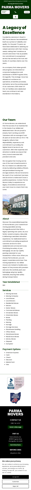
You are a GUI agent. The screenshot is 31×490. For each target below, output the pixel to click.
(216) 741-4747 (15, 423)
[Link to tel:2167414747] (15, 12)
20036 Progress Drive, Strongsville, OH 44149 (15, 1)
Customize (15, 481)
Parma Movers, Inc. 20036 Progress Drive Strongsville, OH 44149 (15, 439)
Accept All (15, 477)
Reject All (15, 486)
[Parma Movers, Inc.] (15, 6)
